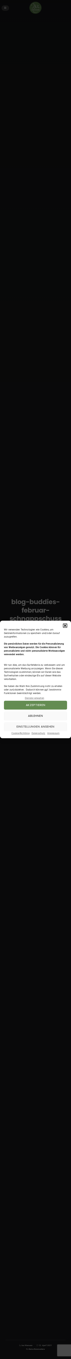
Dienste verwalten (34, 698)
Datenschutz (38, 733)
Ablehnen (35, 716)
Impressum (53, 733)
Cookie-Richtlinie (20, 733)
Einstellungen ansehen (35, 727)
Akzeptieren (35, 705)
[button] (65, 626)
